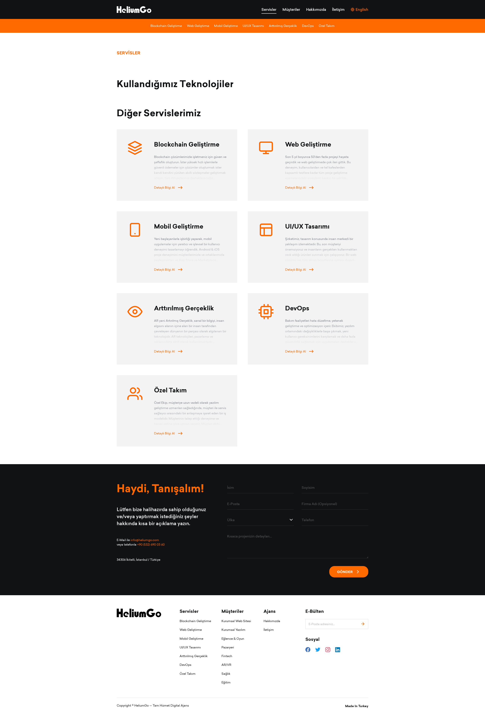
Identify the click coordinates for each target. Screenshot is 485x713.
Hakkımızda (316, 9)
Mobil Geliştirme (226, 26)
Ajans (270, 611)
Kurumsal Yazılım (233, 630)
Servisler (268, 9)
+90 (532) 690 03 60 (151, 544)
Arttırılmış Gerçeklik (283, 26)
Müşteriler (291, 9)
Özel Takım (327, 26)
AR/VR (226, 665)
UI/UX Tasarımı (253, 26)
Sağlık (225, 674)
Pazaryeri (227, 647)
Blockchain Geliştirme (166, 26)
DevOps (308, 26)
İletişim (338, 9)
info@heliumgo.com (145, 540)
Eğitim (226, 682)
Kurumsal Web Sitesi (236, 621)
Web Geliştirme (198, 26)
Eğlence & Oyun (232, 638)
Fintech (226, 656)
